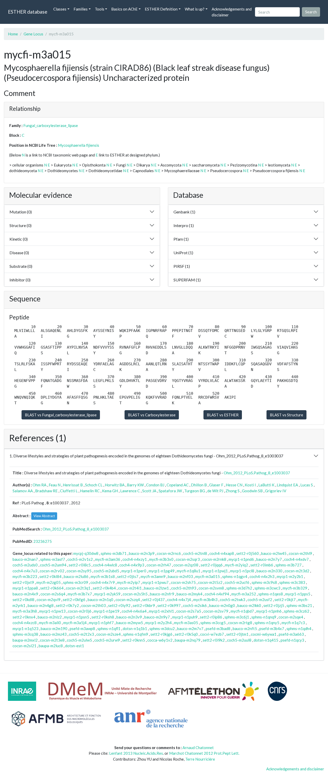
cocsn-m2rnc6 (169, 553)
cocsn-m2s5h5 (135, 594)
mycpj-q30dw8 (85, 553)
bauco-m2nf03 (180, 576)
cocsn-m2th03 (93, 605)
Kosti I (250, 485)
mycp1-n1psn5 (76, 617)
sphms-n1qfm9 (135, 634)
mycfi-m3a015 (207, 576)
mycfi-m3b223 (25, 576)
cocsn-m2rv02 (52, 570)
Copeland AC (178, 485)
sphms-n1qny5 (266, 622)
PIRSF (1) (181, 266)
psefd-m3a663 (291, 634)
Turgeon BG (194, 490)
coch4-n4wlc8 (105, 565)
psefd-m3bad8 (218, 628)
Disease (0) (19, 252)
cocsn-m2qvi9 (48, 599)
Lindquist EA (287, 485)
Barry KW (135, 485)
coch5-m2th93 (183, 588)
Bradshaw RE (46, 490)
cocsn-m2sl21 (24, 645)
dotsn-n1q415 (266, 640)
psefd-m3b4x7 (271, 628)
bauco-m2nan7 (25, 559)
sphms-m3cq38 (25, 634)
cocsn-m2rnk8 (214, 559)
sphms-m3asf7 (52, 559)
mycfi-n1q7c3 (293, 622)
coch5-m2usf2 (260, 599)
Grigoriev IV (275, 490)
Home (13, 34)
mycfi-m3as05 (186, 622)
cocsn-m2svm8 (211, 588)
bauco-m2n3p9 (142, 553)
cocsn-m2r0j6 (79, 611)
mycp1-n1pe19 (106, 611)
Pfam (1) (181, 239)
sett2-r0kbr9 (144, 605)
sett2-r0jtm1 (237, 634)
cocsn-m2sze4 (108, 634)
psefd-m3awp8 (82, 628)
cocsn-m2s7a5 (188, 611)
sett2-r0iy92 (119, 605)
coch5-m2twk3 (232, 599)
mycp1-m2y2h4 (158, 622)
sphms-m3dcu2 (162, 628)
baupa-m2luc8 (51, 645)
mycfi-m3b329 (295, 588)
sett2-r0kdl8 (23, 599)
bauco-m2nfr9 (162, 594)
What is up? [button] (194, 9)
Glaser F (216, 485)
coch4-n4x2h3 (262, 576)
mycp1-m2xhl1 (161, 611)
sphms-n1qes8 (270, 594)
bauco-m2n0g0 (222, 605)
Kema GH (110, 490)
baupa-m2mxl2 (25, 640)
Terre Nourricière (200, 759)
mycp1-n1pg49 (162, 570)
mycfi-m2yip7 (128, 582)
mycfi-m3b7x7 (80, 594)
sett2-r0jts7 (127, 576)
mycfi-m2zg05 (48, 582)
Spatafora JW (170, 490)
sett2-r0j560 (247, 553)
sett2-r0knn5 (133, 640)
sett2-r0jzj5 (273, 605)
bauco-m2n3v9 (129, 617)
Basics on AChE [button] (124, 9)
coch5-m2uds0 (25, 565)
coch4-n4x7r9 (102, 582)
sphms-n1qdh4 (298, 628)
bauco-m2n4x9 (25, 594)
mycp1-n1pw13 (52, 611)
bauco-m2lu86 (76, 576)
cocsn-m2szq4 (128, 599)
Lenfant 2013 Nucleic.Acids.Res (136, 753)
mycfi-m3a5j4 (75, 622)
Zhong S (232, 490)
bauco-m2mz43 (53, 634)
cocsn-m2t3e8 (52, 640)
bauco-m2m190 (54, 628)
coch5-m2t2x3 (81, 634)
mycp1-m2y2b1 (290, 576)
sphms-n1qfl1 (108, 628)
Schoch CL (93, 485)
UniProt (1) (183, 252)
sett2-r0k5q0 (186, 634)
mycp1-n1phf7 (101, 622)
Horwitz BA (115, 485)
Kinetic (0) (18, 239)
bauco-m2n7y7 (269, 559)
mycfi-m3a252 (243, 594)
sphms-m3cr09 (75, 582)
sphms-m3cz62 (296, 611)
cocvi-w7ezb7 (212, 634)
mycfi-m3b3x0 (161, 559)
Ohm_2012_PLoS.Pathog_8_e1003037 (257, 472)
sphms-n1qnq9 (263, 617)
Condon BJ (155, 485)
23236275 (42, 541)
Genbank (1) (184, 211)
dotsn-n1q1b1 (135, 628)
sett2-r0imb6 (261, 565)
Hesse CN (234, 485)
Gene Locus (33, 34)
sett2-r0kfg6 (74, 599)
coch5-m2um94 (53, 565)
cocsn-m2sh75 (183, 582)
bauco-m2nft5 (245, 628)
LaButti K (266, 485)
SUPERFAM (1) (187, 279)
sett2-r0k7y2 (67, 605)
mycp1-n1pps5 (297, 594)
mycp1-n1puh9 (185, 617)
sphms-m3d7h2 (239, 588)
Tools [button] (99, 9)
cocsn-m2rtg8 (240, 622)
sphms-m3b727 (288, 565)
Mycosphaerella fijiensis (78, 145)
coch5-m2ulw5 (79, 640)
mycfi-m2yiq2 (236, 565)
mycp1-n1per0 (133, 570)
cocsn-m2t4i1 (130, 588)
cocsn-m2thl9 (300, 553)
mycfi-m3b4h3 (205, 599)
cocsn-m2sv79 (215, 611)
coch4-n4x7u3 (25, 570)
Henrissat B (73, 485)
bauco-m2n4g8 (41, 605)
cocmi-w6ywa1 (263, 634)
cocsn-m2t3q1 (78, 588)
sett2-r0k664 (52, 588)
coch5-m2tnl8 (195, 553)
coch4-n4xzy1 (134, 559)
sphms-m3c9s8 (264, 582)
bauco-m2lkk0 (249, 605)
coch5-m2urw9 (107, 640)
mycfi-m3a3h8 (25, 611)
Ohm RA (39, 485)
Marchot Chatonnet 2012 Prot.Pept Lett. (204, 753)
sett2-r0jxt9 (23, 582)
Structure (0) (20, 225)
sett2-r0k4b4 (104, 588)
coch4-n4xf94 (217, 594)
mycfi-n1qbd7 (242, 611)
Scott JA (149, 490)
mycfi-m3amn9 (153, 576)
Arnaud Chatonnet (198, 747)
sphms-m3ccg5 (213, 622)
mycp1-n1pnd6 (241, 559)
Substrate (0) (20, 266)
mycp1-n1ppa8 (25, 588)
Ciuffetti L (69, 490)
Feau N (54, 485)
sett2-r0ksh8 (102, 617)
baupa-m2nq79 (187, 640)
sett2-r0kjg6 (161, 634)
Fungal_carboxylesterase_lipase (50, 125)
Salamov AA (23, 490)
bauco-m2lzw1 (156, 588)
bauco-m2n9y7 (157, 617)
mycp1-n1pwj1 (215, 570)
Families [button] (81, 9)
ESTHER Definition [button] (161, 9)
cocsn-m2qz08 (185, 565)
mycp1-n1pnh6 (269, 611)
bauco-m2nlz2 (50, 617)
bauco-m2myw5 (129, 622)
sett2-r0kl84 (50, 576)
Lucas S (306, 485)
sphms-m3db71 (114, 553)
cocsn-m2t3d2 (297, 570)
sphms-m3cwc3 (267, 588)
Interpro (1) (183, 225)
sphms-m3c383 (292, 582)
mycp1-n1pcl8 (242, 570)
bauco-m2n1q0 (100, 599)
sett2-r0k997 (169, 605)
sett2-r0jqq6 (212, 565)
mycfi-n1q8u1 (188, 570)
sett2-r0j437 (153, 599)
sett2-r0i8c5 (80, 565)
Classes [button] (59, 9)
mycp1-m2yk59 (107, 594)
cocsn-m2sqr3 (188, 559)
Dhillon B (199, 485)
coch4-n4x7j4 (179, 599)
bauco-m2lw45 (273, 553)
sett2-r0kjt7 (285, 599)
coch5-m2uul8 (239, 640)
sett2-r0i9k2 (214, 640)
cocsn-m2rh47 (159, 565)
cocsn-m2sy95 (79, 570)
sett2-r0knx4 (24, 617)
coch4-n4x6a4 (134, 611)
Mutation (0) (20, 211)
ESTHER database (27, 12)
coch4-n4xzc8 (25, 622)
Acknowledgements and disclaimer (232, 12)
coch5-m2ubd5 (106, 570)
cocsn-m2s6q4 (52, 594)
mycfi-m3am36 (107, 559)
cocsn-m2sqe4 (291, 617)
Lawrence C (130, 490)
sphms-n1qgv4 (234, 576)
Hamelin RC (90, 490)
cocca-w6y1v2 (159, 640)
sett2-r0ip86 (211, 617)
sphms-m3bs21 (299, 605)
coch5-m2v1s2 (80, 559)
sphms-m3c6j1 (236, 617)
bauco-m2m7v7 (190, 628)
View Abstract (44, 516)
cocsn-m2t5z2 (210, 582)
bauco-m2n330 (269, 570)
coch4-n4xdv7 (296, 559)
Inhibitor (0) (19, 279)
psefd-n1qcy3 (292, 640)
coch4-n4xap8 (221, 553)
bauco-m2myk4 (189, 594)
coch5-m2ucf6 (237, 582)
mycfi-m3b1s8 (103, 576)
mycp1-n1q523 (25, 628)
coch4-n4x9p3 (131, 565)
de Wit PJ (215, 490)
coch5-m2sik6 (195, 605)
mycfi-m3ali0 (50, 622)
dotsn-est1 (74, 645)
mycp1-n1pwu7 (155, 582)
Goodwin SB (252, 490)
